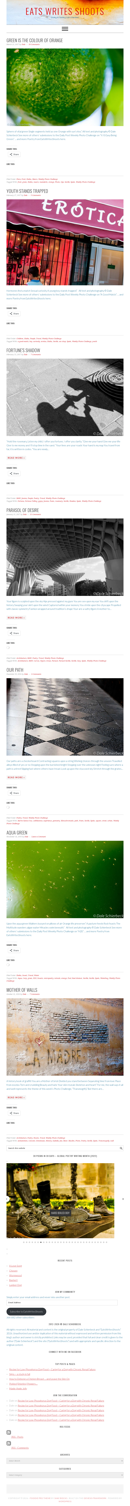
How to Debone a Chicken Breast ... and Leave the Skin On (39, 1378)
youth (94, 341)
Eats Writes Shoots (65, 10)
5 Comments (36, 195)
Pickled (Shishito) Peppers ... (23, 1383)
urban (109, 821)
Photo (57, 182)
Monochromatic (67, 821)
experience (47, 821)
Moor (65, 1141)
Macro (34, 179)
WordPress (65, 1501)
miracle (57, 978)
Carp (25, 978)
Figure (42, 661)
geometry (56, 821)
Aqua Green (16, 832)
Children (19, 339)
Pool (69, 978)
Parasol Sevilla (64, 661)
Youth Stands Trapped (27, 191)
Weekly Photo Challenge (48, 179)
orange (51, 182)
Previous (7, 1199)
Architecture (21, 658)
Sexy (79, 661)
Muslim (71, 1141)
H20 (34, 978)
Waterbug (104, 978)
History (49, 1141)
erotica (43, 341)
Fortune (21, 501)
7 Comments (36, 355)
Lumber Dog (15, 1285)
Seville (67, 182)
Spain (73, 182)
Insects (40, 978)
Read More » (16, 458)
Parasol (55, 661)
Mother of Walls (21, 990)
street (104, 821)
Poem (52, 501)
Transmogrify (103, 1141)
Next (123, 1199)
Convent (32, 1141)
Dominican (40, 1141)
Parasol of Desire (22, 510)
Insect (24, 975)
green (24, 182)
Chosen (13, 1270)
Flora (18, 179)
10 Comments (34, 44)
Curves (36, 661)
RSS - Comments (20, 1447)
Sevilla (85, 978)
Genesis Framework (95, 1498)
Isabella (56, 1141)
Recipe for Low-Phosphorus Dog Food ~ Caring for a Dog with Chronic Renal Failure (52, 1369)
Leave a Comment (39, 837)
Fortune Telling (31, 501)
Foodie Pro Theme (40, 1498)
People (32, 339)
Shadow (72, 501)
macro (36, 182)
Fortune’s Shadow (23, 350)
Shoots (36, 1138)
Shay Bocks (60, 1498)
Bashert (13, 1280)
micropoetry (48, 978)
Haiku (28, 179)
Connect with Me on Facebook (65, 1351)
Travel (38, 339)
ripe (62, 182)
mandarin (44, 182)
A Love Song (15, 1265)
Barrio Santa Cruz (25, 821)
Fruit (24, 179)
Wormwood (15, 1275)
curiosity (36, 341)
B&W (18, 498)
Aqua (20, 978)
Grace (48, 661)
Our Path (14, 670)
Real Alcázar (77, 978)
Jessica (24, 498)
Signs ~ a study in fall (19, 1374)
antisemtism (23, 1141)
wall (112, 1141)
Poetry (36, 498)
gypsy (40, 501)
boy (30, 341)
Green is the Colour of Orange (34, 40)
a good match (23, 341)
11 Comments (35, 514)
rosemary (59, 501)
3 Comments (36, 674)
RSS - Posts (17, 1436)
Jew (61, 1141)
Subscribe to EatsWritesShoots (26, 1311)
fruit (19, 182)
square (98, 821)
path (76, 821)
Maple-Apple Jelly (18, 1388)
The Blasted (60, 1213)
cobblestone (37, 821)
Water (36, 975)
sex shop (62, 341)
